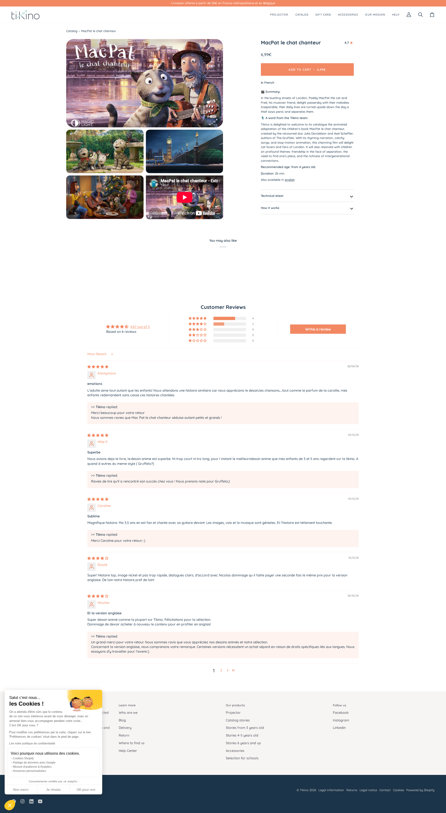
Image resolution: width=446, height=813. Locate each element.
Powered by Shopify (420, 790)
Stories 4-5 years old (242, 735)
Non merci (20, 789)
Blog (122, 720)
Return (124, 735)
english (290, 180)
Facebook (341, 712)
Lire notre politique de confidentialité (32, 743)
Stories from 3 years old (245, 727)
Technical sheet (272, 196)
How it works (270, 208)
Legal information (331, 790)
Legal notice (368, 790)
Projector (233, 712)
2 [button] (221, 670)
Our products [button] (235, 705)
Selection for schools (242, 758)
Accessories (235, 750)
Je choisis (53, 789)
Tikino (304, 790)
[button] (9, 805)
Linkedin (339, 727)
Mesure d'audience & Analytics (32, 766)
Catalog (71, 31)
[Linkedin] (31, 801)
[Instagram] (22, 801)
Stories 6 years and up (243, 743)
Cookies (398, 790)
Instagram (341, 720)
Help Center (128, 750)
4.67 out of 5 (140, 326)
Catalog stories (238, 720)
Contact (385, 790)
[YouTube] (40, 801)
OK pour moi (86, 789)
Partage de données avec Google (34, 762)
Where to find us (131, 743)
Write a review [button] (318, 329)
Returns (351, 790)
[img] (97, 366)
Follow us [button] (339, 705)
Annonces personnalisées (29, 771)
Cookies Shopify (23, 758)
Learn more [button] (127, 705)
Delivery (125, 727)
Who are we (128, 712)
